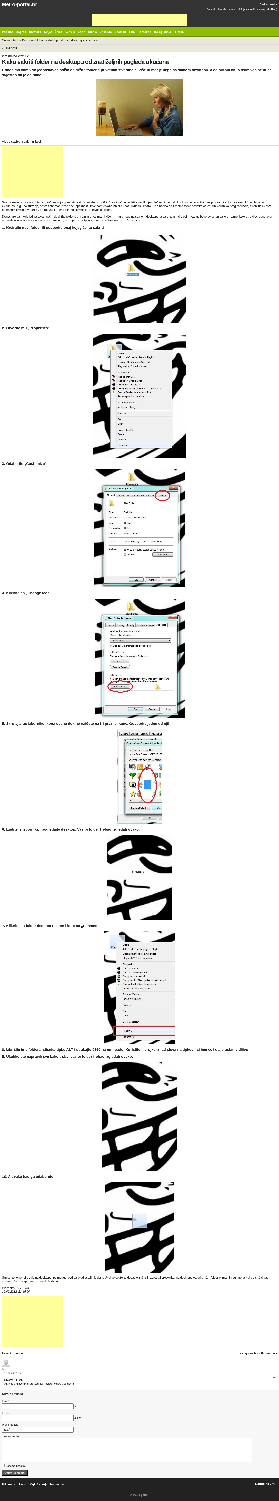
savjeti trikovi (31, 141)
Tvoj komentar (10, 1436)
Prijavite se (246, 9)
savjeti (15, 141)
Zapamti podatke (16, 1465)
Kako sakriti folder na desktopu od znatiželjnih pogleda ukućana (60, 40)
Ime (5, 1401)
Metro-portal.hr (19, 4)
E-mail (6, 1413)
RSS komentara (265, 1353)
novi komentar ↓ (14, 1353)
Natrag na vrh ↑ (266, 1483)
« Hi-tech (9, 48)
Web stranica (10, 1424)
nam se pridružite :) (266, 9)
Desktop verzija (268, 4)
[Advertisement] (139, 20)
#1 (275, 1378)
